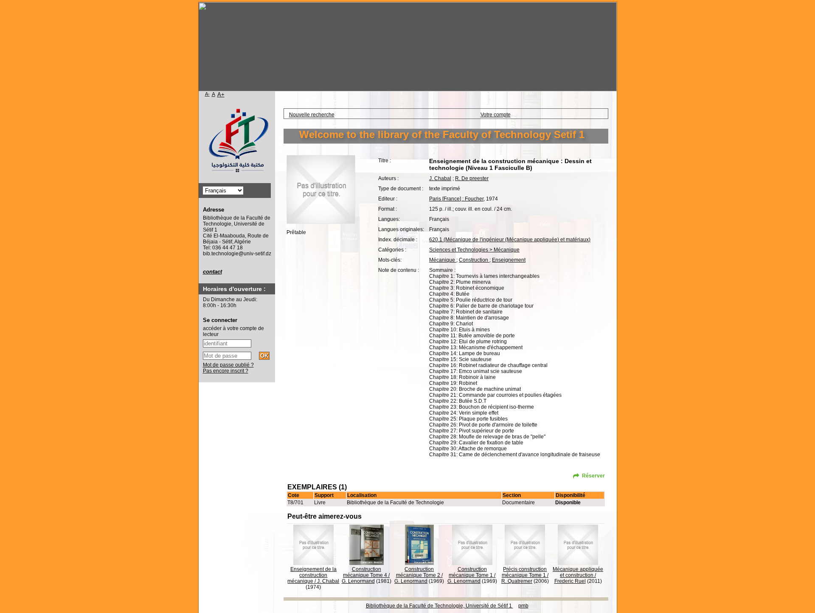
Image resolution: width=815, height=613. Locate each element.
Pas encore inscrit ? (225, 371)
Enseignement (509, 260)
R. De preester (472, 178)
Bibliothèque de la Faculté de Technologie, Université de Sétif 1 (439, 606)
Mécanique (442, 260)
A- (207, 93)
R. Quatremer (516, 581)
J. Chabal (440, 178)
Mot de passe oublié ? (228, 365)
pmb (523, 606)
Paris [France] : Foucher (456, 199)
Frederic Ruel (570, 581)
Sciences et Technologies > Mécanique (474, 250)
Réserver (593, 476)
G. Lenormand (358, 581)
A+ (221, 94)
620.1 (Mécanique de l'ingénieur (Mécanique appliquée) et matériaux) (509, 240)
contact (212, 271)
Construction (474, 260)
